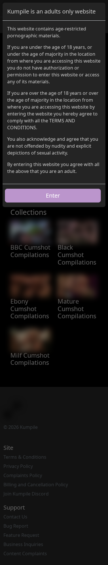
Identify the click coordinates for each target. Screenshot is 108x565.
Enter (53, 195)
